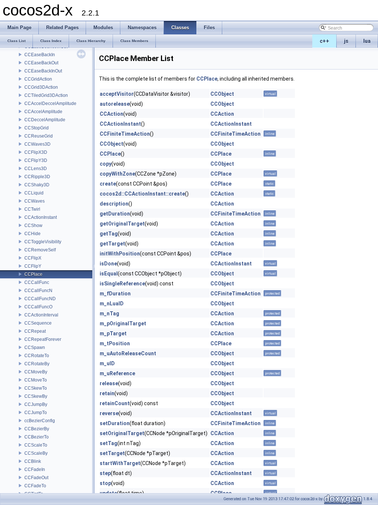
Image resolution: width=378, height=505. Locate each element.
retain (107, 393)
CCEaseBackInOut (43, 71)
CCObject (222, 94)
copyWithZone (117, 174)
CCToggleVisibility (42, 241)
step (105, 473)
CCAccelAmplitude (43, 111)
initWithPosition (120, 254)
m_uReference (117, 373)
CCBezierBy (36, 428)
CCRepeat (35, 331)
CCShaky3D (36, 184)
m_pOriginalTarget (123, 323)
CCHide (32, 233)
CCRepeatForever (42, 339)
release (109, 383)
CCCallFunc (36, 282)
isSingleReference (122, 284)
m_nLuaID (112, 303)
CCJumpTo (35, 412)
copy (105, 164)
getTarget (112, 244)
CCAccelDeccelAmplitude (50, 103)
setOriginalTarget (122, 433)
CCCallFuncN (38, 290)
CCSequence (38, 323)
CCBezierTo (36, 437)
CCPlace (33, 274)
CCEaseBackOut (41, 62)
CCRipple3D (37, 176)
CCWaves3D (37, 144)
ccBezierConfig (39, 420)
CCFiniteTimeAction (125, 134)
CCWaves (34, 201)
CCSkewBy (35, 396)
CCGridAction (38, 79)
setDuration (115, 423)
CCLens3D (35, 168)
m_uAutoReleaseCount (128, 353)
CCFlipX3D (35, 152)
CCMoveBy (35, 371)
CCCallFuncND (40, 298)
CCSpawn (34, 347)
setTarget (112, 453)
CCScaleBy (36, 453)
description (114, 204)
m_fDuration (115, 293)
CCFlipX (32, 258)
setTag (108, 443)
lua (367, 41)
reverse (109, 413)
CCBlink (32, 461)
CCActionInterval (41, 315)
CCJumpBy (35, 404)
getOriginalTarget (122, 224)
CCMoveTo (35, 380)
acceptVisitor (117, 94)
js (346, 41)
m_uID (107, 363)
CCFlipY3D (35, 160)
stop (105, 483)
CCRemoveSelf (40, 250)
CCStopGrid (36, 128)
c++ (324, 41)
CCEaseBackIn (39, 54)
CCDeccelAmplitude (44, 119)
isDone (108, 264)
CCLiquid (34, 193)
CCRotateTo (36, 355)
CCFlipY (32, 266)
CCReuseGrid (38, 136)
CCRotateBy (36, 363)
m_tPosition (115, 343)
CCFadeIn (34, 469)
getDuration (115, 214)
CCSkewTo (35, 388)
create (108, 184)
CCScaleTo (35, 445)
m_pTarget (113, 333)
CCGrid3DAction (41, 87)
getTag (109, 234)
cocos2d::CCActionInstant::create (142, 194)
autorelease (115, 104)
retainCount (115, 403)
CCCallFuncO (38, 306)
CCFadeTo (35, 485)
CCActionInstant (40, 217)
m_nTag (109, 313)
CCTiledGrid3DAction (46, 95)
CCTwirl (32, 209)
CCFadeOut (36, 477)
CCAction (111, 114)
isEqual (109, 274)
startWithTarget (120, 463)
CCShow (33, 225)
